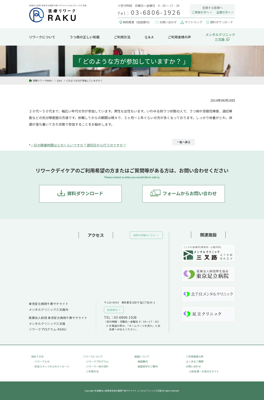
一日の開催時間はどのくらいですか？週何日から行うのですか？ (78, 145)
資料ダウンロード (85, 193)
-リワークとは (42, 361)
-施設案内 (142, 361)
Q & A (149, 36)
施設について (141, 356)
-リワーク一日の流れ (96, 366)
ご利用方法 (122, 36)
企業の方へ (223, 12)
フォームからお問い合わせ (190, 193)
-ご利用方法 (92, 371)
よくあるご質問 (194, 361)
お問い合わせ (193, 366)
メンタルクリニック (220, 37)
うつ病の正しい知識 (84, 36)
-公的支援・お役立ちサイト (204, 371)
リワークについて (42, 36)
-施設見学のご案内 (147, 366)
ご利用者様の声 (179, 36)
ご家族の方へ (200, 12)
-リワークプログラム (96, 361)
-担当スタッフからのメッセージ (51, 366)
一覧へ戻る (183, 142)
